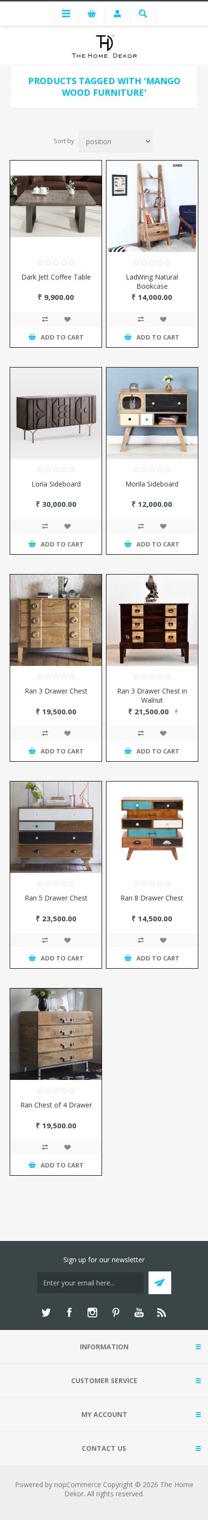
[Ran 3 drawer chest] (56, 620)
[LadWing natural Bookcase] (152, 206)
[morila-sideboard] (152, 413)
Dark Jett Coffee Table (56, 276)
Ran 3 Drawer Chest (56, 690)
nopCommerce (77, 1484)
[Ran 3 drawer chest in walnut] (152, 620)
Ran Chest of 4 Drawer (56, 1104)
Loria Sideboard (56, 483)
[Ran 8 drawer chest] (152, 827)
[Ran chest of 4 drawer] (56, 1034)
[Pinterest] (115, 1312)
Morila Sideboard (151, 483)
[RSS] (162, 1312)
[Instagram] (92, 1312)
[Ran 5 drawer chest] (56, 827)
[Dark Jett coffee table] (56, 206)
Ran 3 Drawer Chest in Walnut (152, 695)
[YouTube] (139, 1312)
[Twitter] (46, 1312)
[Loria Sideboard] (56, 413)
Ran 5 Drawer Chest (56, 897)
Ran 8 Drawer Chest (151, 897)
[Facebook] (69, 1312)
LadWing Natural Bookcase (152, 281)
